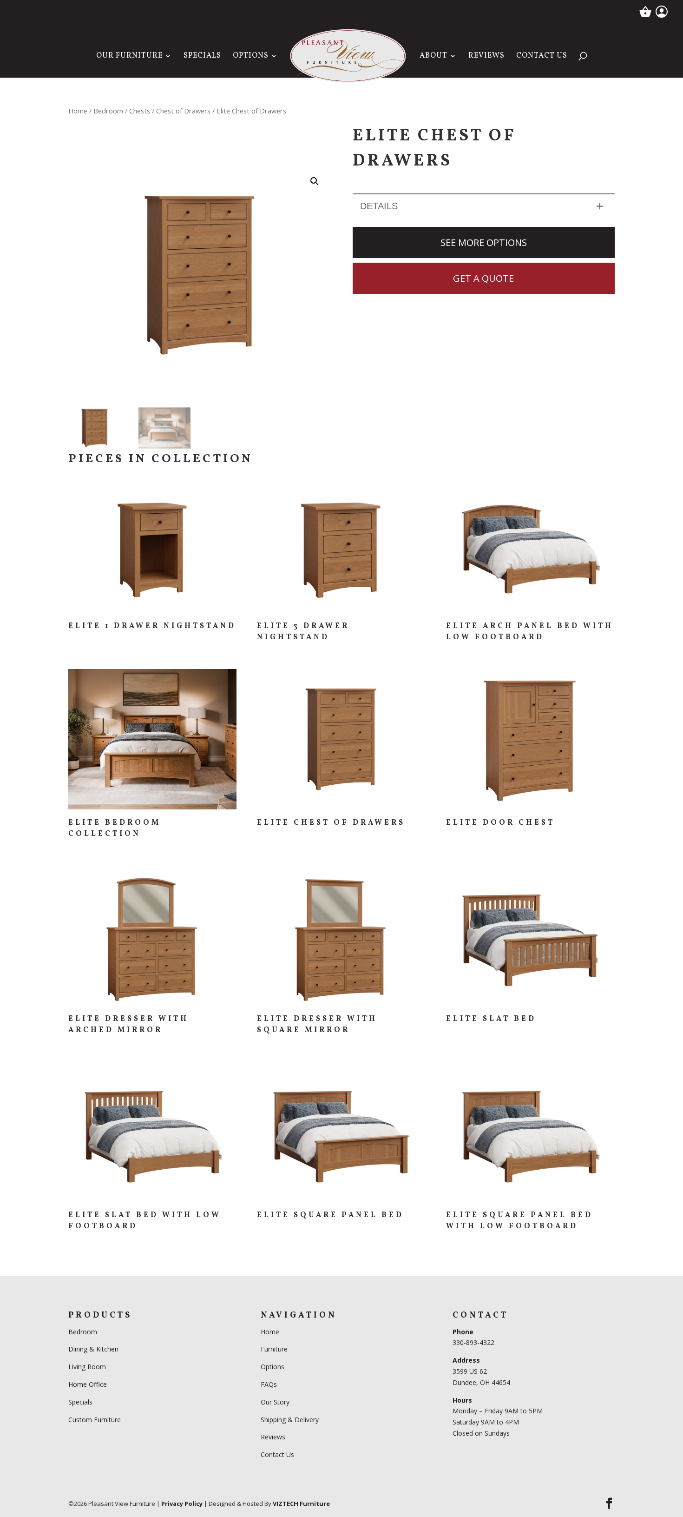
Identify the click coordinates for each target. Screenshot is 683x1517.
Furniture (274, 1349)
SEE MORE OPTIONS (483, 242)
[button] (314, 181)
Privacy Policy (182, 1503)
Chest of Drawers (183, 110)
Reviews (486, 57)
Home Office (87, 1384)
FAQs (269, 1384)
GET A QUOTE (483, 278)
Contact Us (541, 57)
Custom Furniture (94, 1419)
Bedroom (108, 110)
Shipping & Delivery (290, 1419)
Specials (202, 57)
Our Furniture (129, 57)
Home (77, 110)
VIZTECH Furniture (301, 1503)
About (433, 57)
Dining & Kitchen (93, 1349)
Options (251, 57)
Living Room (87, 1366)
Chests (139, 110)
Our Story (275, 1401)
